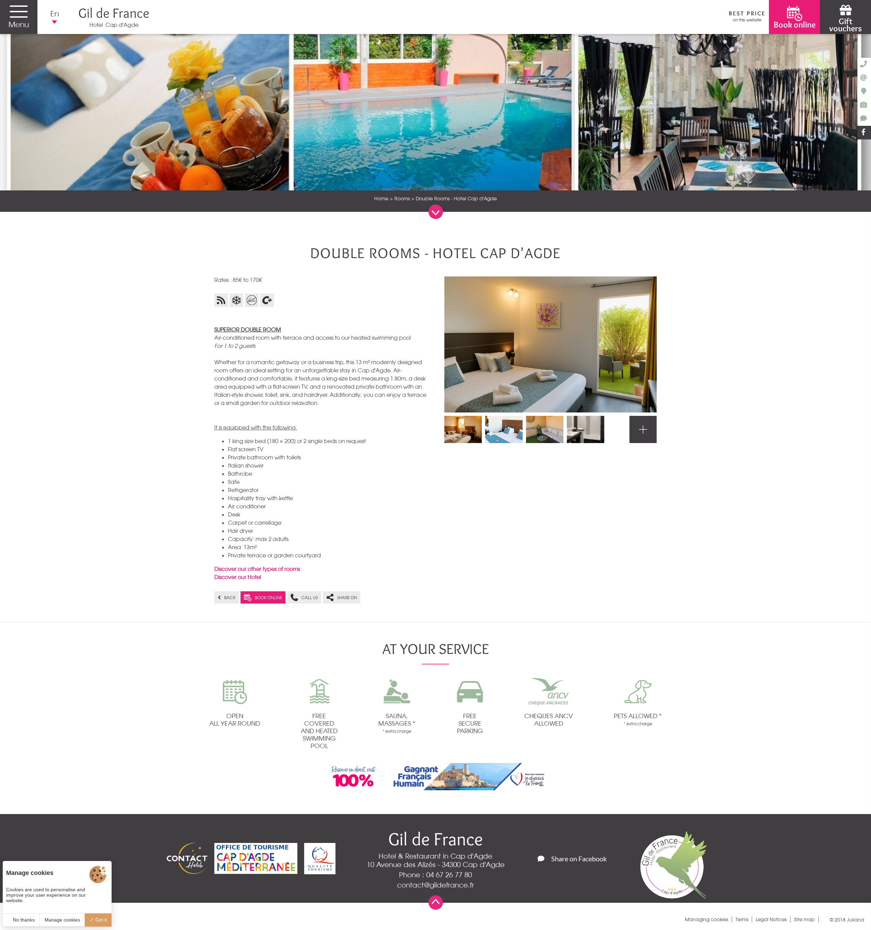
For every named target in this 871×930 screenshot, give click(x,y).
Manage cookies (62, 920)
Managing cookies (706, 919)
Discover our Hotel (237, 577)
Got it (100, 920)
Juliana (855, 920)
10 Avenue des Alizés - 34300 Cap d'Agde (436, 864)
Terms (742, 919)
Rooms (402, 199)
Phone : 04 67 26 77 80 (435, 874)
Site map (804, 919)
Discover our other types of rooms (257, 568)
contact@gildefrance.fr (435, 885)
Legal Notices (771, 919)
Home (381, 199)
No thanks (23, 920)
